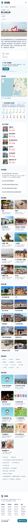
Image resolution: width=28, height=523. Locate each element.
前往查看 (6, 69)
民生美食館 (19, 362)
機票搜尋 (23, 509)
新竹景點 (3, 511)
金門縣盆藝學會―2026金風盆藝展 (10, 468)
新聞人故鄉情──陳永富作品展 (9, 470)
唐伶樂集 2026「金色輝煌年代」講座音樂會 (12, 479)
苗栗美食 (9, 513)
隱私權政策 (23, 511)
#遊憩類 (3, 16)
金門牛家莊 (21, 364)
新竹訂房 (16, 511)
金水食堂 (11, 359)
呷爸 (18, 367)
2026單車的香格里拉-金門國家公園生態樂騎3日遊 (13, 460)
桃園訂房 (16, 509)
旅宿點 (7, 2)
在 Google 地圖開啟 (6, 98)
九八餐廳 (4, 367)
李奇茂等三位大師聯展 (7, 473)
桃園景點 (3, 509)
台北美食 (9, 508)
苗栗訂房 (16, 513)
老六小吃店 (13, 364)
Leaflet (14, 96)
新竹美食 (9, 511)
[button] (14, 86)
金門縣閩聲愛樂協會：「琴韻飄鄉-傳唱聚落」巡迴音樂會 (14, 476)
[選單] (25, 2)
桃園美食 (9, 509)
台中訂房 (16, 515)
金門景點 (6, 7)
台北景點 (3, 508)
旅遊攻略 (23, 508)
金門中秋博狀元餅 (15, 462)
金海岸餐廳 (11, 362)
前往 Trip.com (22, 520)
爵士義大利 (11, 367)
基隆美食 (9, 506)
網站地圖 (23, 515)
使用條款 (23, 513)
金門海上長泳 (5, 457)
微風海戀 (4, 362)
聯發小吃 (4, 359)
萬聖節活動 (13, 457)
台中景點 (3, 515)
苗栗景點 (3, 513)
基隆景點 (3, 506)
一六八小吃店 (5, 364)
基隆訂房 (16, 506)
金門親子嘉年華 (6, 462)
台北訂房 (16, 508)
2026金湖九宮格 (6, 465)
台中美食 (9, 515)
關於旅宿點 (23, 506)
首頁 (2, 7)
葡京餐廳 (18, 359)
